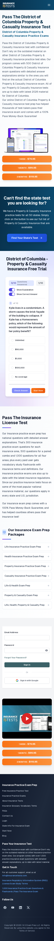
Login (4, 821)
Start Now (38, 390)
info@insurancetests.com (14, 875)
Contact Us (7, 816)
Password (9, 645)
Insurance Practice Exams (14, 796)
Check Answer (21, 390)
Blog (4, 836)
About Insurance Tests (12, 801)
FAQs (4, 811)
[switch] (12, 289)
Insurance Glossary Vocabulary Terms (19, 806)
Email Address (11, 632)
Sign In (27, 665)
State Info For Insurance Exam (16, 826)
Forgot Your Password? (15, 657)
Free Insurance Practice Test (15, 791)
